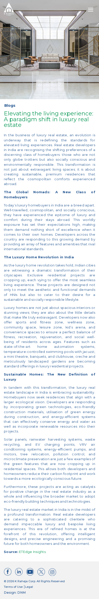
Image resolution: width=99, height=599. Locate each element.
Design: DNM (15, 592)
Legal (29, 587)
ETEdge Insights (32, 552)
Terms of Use (13, 587)
